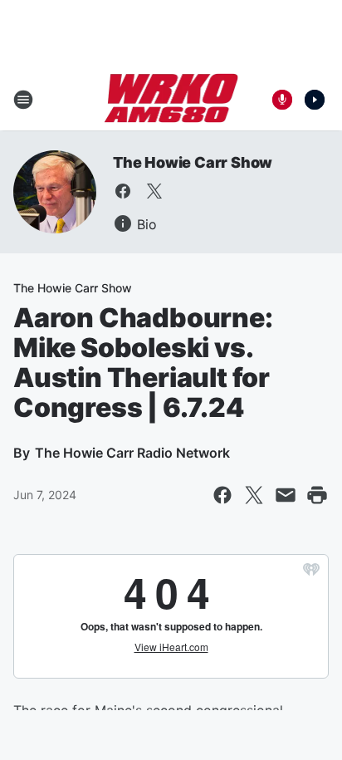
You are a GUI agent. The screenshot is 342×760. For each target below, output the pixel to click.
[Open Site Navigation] (23, 100)
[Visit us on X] (154, 191)
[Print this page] (317, 495)
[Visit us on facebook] (123, 191)
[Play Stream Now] (315, 100)
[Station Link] (171, 99)
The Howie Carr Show (192, 162)
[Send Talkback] (282, 100)
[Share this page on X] (254, 495)
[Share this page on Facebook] (222, 495)
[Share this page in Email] (285, 495)
